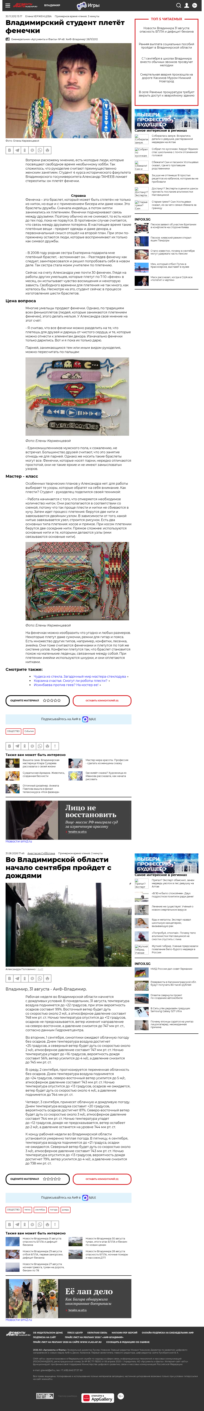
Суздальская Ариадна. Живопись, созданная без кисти (44, 774)
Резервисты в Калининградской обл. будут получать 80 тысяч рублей (174, 983)
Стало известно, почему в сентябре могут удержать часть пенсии (173, 252)
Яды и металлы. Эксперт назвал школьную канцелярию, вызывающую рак (171, 923)
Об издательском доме (48, 1332)
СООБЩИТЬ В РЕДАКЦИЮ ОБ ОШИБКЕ (128, 1342)
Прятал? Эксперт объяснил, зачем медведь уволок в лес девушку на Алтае (173, 883)
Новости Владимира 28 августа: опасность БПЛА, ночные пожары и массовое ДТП (107, 1254)
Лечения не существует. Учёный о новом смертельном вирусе (172, 908)
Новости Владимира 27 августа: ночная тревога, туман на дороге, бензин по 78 (43, 1267)
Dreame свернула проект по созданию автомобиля (166, 996)
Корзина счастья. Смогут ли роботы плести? (70, 681)
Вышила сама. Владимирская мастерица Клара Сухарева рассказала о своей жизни (41, 763)
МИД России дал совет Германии (171, 969)
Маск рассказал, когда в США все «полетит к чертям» (171, 278)
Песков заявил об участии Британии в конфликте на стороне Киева (173, 226)
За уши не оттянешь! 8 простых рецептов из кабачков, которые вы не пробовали (175, 178)
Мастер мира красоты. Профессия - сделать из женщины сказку (107, 762)
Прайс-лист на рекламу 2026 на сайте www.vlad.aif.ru (67, 1342)
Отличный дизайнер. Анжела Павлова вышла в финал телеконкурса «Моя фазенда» (41, 789)
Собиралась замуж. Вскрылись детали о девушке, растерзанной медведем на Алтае (172, 139)
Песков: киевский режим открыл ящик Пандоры (171, 239)
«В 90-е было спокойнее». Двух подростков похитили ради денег (173, 895)
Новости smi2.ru (19, 841)
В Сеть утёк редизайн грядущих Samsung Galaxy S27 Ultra (170, 1010)
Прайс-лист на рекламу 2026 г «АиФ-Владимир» (94, 1337)
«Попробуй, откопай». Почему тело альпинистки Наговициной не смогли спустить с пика (174, 936)
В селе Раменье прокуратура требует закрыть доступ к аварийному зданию (166, 93)
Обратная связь (97, 1332)
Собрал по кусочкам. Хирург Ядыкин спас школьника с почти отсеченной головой (175, 152)
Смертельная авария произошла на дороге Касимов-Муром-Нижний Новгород (166, 78)
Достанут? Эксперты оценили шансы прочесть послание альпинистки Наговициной (175, 191)
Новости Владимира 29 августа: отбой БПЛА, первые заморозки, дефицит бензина (43, 1254)
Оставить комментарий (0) (102, 700)
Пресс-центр (75, 1332)
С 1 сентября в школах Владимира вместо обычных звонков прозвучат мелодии (166, 62)
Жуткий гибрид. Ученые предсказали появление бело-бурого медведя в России (175, 949)
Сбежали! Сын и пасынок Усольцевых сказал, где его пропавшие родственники (175, 165)
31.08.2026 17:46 (15, 853)
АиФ (40, 969)
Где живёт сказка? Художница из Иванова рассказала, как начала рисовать (106, 776)
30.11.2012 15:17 (14, 16)
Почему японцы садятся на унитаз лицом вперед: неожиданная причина (172, 1024)
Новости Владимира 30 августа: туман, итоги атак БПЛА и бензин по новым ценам (106, 1241)
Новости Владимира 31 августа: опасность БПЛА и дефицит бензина (167, 30)
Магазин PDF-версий (124, 1332)
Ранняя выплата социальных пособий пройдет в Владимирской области (166, 46)
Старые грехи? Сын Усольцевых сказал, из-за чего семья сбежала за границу (174, 205)
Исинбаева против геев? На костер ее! (66, 685)
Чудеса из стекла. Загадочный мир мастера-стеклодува (80, 676)
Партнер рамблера (67, 1396)
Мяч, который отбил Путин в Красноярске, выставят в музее (170, 265)
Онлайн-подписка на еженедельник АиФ (168, 1332)
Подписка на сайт (44, 1337)
